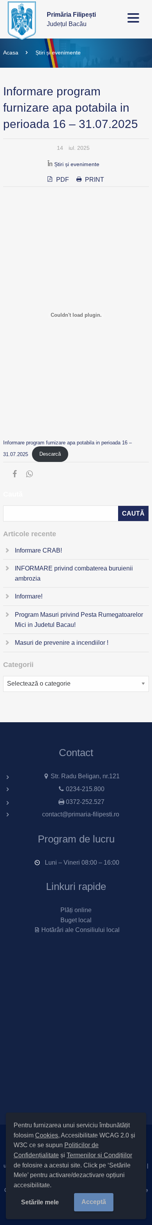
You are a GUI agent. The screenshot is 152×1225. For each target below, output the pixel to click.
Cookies (46, 1135)
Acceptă (93, 1202)
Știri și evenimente (58, 52)
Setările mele (40, 1202)
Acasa (10, 52)
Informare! (28, 596)
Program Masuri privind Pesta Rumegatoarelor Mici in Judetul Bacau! (79, 619)
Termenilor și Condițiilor (99, 1155)
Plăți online (76, 910)
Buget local (76, 920)
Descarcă (50, 454)
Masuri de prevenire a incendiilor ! (61, 642)
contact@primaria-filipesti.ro (80, 814)
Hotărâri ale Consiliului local (80, 930)
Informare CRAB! (38, 550)
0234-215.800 (85, 789)
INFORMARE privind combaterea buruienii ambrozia (74, 573)
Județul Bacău (71, 19)
